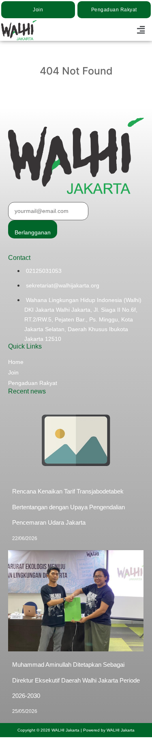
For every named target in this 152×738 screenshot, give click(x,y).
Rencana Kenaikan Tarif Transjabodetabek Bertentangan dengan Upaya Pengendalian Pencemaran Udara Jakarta (68, 507)
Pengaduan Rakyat (32, 383)
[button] (141, 30)
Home (16, 362)
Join (13, 372)
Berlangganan (33, 232)
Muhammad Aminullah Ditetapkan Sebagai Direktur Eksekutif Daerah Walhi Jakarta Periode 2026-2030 (76, 680)
